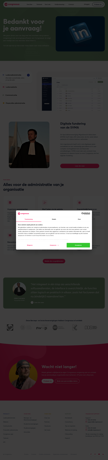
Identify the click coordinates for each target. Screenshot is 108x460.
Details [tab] (54, 219)
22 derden (35, 239)
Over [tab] (79, 219)
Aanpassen (53, 245)
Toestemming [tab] (29, 219)
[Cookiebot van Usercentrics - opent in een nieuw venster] (82, 213)
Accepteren (78, 245)
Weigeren (30, 245)
